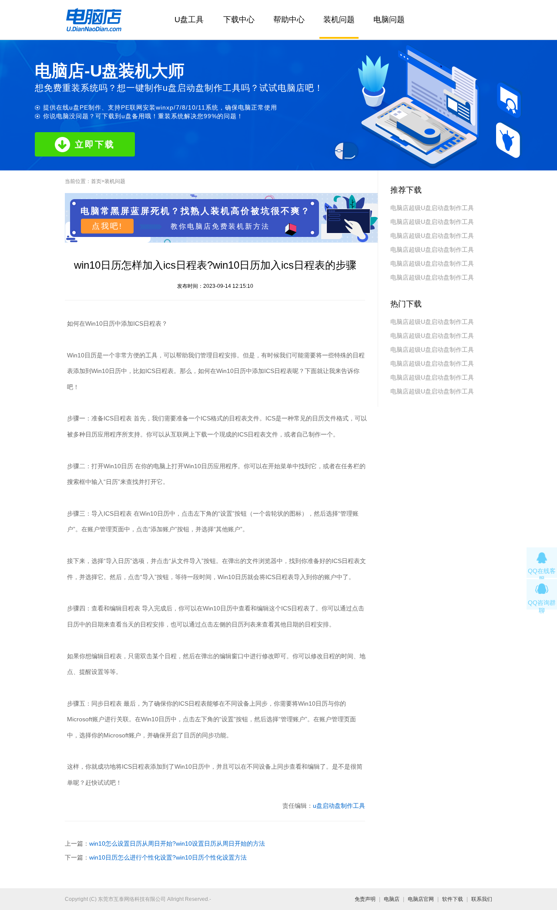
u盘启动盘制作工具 (339, 805)
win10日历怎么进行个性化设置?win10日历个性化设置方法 (168, 857)
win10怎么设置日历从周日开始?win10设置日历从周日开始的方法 (177, 843)
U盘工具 (189, 19)
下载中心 (239, 19)
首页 (96, 181)
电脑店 (391, 899)
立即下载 (95, 144)
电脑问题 (389, 19)
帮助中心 (289, 19)
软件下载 (452, 899)
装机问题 (339, 19)
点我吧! (107, 226)
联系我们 (481, 899)
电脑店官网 (421, 899)
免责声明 (365, 899)
